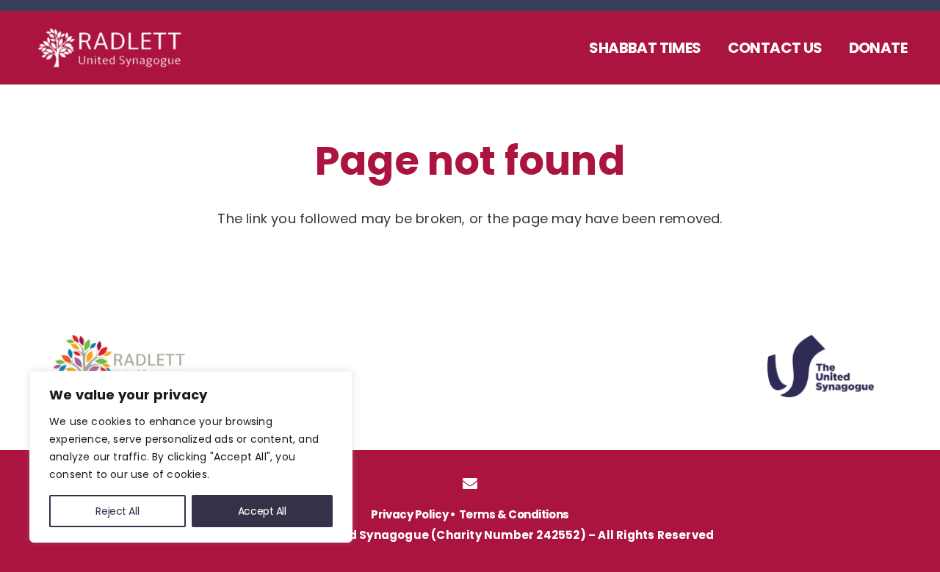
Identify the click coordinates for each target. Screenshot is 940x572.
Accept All (262, 511)
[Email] (469, 484)
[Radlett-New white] (121, 47)
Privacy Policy (409, 514)
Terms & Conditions (514, 514)
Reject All (117, 511)
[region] (190, 457)
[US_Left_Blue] (821, 366)
